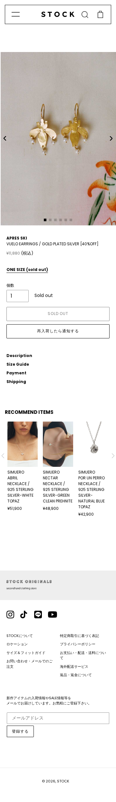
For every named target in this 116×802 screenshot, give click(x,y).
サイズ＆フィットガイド (25, 652)
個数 (10, 285)
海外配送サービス (74, 666)
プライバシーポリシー (77, 644)
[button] (5, 138)
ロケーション (17, 644)
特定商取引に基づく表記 (79, 635)
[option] (22, 466)
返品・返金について (76, 674)
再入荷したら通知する (58, 331)
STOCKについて (19, 635)
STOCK (63, 781)
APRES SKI (16, 238)
